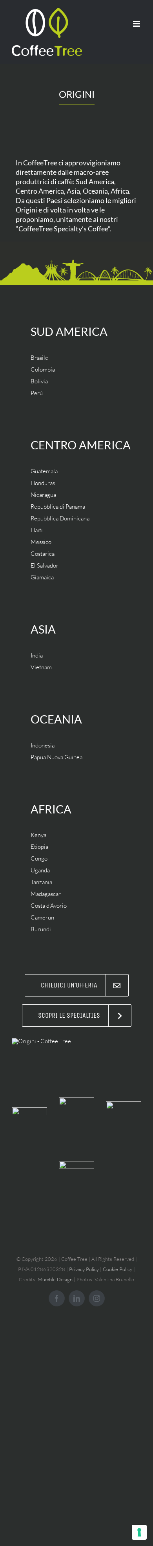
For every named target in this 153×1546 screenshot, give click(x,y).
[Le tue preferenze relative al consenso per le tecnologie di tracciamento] (139, 1532)
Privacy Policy (84, 1269)
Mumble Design (55, 1279)
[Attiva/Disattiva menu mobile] (137, 24)
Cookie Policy (117, 1269)
